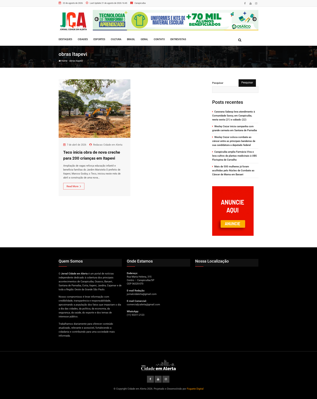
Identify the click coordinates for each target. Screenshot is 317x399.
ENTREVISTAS (178, 39)
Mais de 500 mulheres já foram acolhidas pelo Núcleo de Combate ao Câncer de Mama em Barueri (233, 170)
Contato (159, 39)
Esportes (99, 39)
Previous (96, 19)
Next (254, 19)
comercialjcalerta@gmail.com (143, 304)
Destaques (65, 39)
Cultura (116, 39)
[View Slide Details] (175, 20)
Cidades (83, 39)
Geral (144, 39)
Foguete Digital (195, 388)
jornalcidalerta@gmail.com (142, 294)
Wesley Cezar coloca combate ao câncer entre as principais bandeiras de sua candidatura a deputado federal (233, 141)
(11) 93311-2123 (135, 314)
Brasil (131, 39)
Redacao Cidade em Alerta (107, 144)
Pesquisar (217, 82)
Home (64, 60)
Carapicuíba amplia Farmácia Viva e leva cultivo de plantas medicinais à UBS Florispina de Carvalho (234, 155)
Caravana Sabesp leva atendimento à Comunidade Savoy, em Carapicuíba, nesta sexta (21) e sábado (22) (233, 115)
